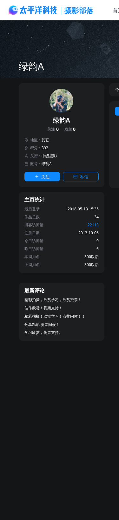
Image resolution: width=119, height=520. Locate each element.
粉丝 (70, 129)
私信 (84, 176)
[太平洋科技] (33, 10)
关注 (53, 129)
